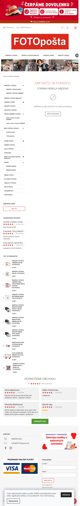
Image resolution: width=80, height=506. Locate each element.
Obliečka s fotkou (10, 110)
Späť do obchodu (53, 114)
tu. (53, 496)
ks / (14, 209)
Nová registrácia (47, 485)
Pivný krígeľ (8, 195)
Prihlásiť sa (48, 480)
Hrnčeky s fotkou (10, 85)
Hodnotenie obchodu (40, 379)
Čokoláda (7, 153)
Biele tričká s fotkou (11, 128)
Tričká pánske (10, 136)
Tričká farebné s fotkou (12, 114)
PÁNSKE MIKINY (11, 170)
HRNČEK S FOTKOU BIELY (13, 89)
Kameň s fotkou (9, 145)
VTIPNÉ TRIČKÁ (8, 141)
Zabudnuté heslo (47, 487)
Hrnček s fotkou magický (13, 98)
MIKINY (6, 162)
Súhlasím (66, 495)
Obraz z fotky (9, 175)
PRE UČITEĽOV (8, 187)
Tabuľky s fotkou (10, 183)
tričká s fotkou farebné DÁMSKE (13, 118)
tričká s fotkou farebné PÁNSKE (15, 123)
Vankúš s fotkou (10, 106)
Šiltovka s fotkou (10, 179)
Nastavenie (13, 501)
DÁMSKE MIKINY (11, 166)
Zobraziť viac (40, 421)
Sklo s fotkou (9, 149)
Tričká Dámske (10, 132)
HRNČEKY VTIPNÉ (9, 102)
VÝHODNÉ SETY (8, 191)
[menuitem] (11, 55)
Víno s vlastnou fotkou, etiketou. (12, 157)
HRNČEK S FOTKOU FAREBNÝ (14, 93)
